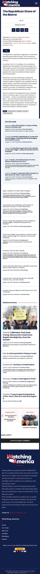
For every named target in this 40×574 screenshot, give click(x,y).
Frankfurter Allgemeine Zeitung (20, 37)
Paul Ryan (25, 111)
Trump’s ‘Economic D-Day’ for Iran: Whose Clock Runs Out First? (20, 160)
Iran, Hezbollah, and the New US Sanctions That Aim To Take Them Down (18, 206)
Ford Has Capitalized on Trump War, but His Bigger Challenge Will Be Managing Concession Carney (21, 138)
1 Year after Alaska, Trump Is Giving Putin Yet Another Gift (21, 126)
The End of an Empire (30, 427)
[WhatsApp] (26, 30)
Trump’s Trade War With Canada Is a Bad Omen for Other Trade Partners (21, 174)
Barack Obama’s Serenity (10, 420)
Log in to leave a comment (20, 440)
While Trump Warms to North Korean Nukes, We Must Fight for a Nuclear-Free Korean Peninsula (19, 236)
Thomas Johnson (26, 43)
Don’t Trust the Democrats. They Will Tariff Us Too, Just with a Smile (18, 279)
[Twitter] (18, 30)
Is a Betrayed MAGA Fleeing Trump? (22, 353)
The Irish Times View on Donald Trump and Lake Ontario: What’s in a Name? (20, 266)
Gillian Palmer (9, 45)
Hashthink (30, 573)
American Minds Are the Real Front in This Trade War (20, 291)
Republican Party (7, 113)
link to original (26, 41)
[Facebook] (13, 30)
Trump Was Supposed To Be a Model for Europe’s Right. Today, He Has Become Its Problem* (21, 149)
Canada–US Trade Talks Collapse (18, 191)
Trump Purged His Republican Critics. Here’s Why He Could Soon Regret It (19, 396)
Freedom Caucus (12, 111)
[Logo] (16, 3)
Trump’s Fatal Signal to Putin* (23, 379)
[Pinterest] (22, 30)
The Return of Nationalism (23, 365)
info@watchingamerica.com (18, 513)
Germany (19, 111)
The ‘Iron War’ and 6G (17, 251)
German (15, 43)
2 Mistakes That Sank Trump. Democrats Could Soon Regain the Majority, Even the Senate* (17, 336)
